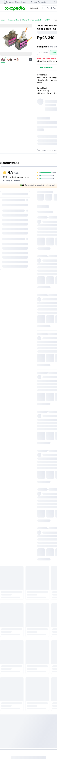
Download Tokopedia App (16, 2)
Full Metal (43, 53)
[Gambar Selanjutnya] (30, 59)
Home (2, 20)
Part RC (47, 20)
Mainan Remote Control (31, 20)
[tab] (46, 67)
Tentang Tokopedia (38, 2)
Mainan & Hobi (13, 20)
